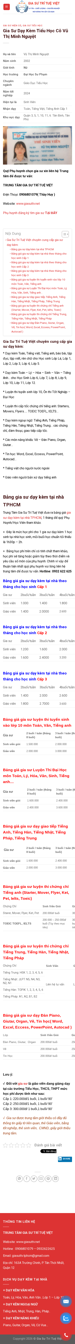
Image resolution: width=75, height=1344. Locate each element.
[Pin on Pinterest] (48, 1178)
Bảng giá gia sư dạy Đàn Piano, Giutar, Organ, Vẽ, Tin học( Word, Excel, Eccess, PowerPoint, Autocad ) (38, 327)
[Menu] (6, 7)
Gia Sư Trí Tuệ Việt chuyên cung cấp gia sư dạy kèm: (35, 242)
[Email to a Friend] (41, 1178)
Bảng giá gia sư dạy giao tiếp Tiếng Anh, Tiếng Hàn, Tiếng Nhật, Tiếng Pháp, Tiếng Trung (38, 299)
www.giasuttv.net (28, 204)
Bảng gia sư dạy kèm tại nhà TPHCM (32, 249)
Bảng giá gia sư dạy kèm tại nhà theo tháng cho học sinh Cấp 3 (39, 273)
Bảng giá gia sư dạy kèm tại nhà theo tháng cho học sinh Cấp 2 (39, 264)
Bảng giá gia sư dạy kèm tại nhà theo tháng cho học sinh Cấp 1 (39, 256)
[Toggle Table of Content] (63, 234)
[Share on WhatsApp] (19, 1178)
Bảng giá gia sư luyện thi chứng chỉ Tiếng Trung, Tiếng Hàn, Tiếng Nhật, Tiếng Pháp (39, 316)
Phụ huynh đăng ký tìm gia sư (30, 213)
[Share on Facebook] (26, 1178)
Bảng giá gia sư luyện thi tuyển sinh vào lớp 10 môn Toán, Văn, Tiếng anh (38, 281)
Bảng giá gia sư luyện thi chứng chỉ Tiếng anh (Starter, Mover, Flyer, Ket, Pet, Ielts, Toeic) (37, 308)
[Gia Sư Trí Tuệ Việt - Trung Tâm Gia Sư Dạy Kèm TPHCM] (37, 7)
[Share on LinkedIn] (55, 1178)
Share (67, 1158)
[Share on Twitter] (34, 1178)
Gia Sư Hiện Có (12, 25)
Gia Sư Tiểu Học (32, 25)
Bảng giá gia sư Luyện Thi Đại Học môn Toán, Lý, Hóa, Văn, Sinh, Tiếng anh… (39, 290)
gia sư (23, 1083)
